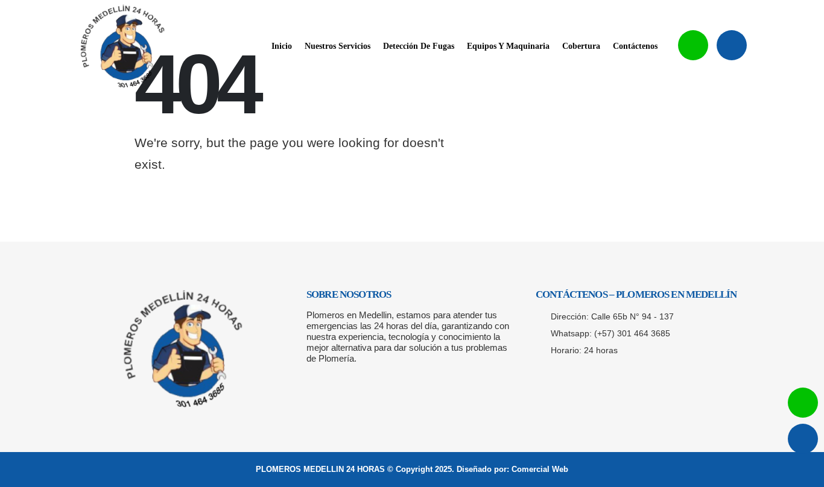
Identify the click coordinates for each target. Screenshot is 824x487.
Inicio (281, 46)
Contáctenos (635, 46)
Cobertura (581, 46)
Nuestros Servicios (337, 46)
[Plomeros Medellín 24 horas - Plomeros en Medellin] (122, 46)
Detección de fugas (418, 46)
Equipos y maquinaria (508, 46)
